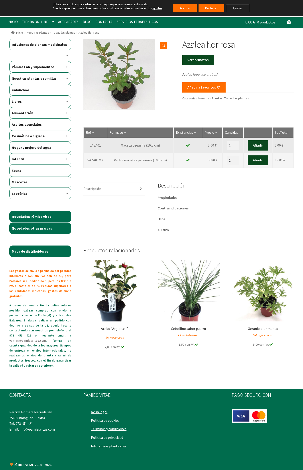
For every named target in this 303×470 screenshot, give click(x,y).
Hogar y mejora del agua (31, 147)
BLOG (87, 21)
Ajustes (238, 8)
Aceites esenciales (27, 124)
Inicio (19, 33)
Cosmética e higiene (28, 136)
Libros (17, 101)
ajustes (157, 8)
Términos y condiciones (108, 429)
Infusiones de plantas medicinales (39, 44)
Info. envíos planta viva (108, 446)
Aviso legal (99, 412)
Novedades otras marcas (32, 228)
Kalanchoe (20, 90)
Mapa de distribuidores (30, 251)
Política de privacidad (107, 437)
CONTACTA (104, 21)
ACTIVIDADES (68, 21)
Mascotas (20, 182)
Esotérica (19, 193)
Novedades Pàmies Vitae (31, 216)
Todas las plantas (63, 33)
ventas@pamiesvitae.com (27, 340)
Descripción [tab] (92, 188)
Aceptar (184, 8)
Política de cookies (105, 420)
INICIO (13, 21)
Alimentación (22, 113)
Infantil (18, 159)
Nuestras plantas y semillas (34, 78)
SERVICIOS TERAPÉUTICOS (137, 21)
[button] (163, 45)
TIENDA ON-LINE (35, 21)
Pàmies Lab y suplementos (33, 67)
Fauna (16, 170)
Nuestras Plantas (38, 33)
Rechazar (211, 8)
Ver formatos (198, 60)
